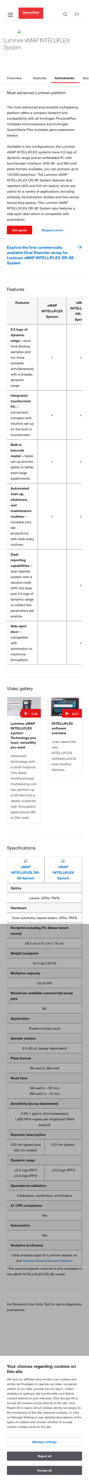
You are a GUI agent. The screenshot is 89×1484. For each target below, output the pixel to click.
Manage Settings (44, 1442)
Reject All (44, 1456)
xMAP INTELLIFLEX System (63, 872)
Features (39, 78)
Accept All (44, 1470)
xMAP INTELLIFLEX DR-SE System (25, 872)
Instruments (65, 78)
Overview (14, 78)
